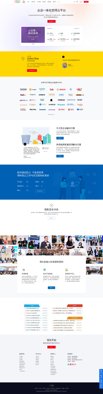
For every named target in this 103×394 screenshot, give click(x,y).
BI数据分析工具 (22, 367)
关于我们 (40, 388)
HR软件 (20, 369)
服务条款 (63, 388)
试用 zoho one (31, 70)
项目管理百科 (52, 366)
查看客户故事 (45, 151)
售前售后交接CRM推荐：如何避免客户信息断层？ (63, 327)
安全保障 (48, 388)
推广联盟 (37, 362)
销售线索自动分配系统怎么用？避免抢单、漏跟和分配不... (65, 320)
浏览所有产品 (76, 28)
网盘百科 (52, 364)
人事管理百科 (52, 374)
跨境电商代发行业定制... (35, 322)
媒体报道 (74, 305)
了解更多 (59, 138)
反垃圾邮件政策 (58, 388)
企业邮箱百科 (52, 367)
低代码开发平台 (22, 364)
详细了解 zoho (39, 191)
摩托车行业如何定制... (35, 325)
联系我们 (44, 388)
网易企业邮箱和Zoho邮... (34, 308)
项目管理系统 (21, 361)
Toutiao (75, 364)
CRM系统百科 (74, 318)
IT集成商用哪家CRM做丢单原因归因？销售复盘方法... (64, 325)
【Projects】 (28, 313)
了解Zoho (54, 1)
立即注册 (86, 1)
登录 (81, 1)
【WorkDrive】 (29, 315)
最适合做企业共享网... (36, 315)
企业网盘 (21, 359)
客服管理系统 (21, 366)
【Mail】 (27, 308)
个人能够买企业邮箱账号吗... (35, 310)
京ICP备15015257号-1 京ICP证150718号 (61, 391)
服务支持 (44, 1)
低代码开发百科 (53, 371)
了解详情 (59, 156)
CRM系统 (21, 356)
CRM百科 (52, 362)
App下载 (52, 361)
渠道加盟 (49, 1)
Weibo (71, 364)
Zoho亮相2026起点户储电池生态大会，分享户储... (63, 308)
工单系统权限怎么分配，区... (35, 329)
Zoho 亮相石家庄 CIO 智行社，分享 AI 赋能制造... (63, 313)
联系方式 (37, 364)
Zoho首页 (36, 388)
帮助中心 (52, 359)
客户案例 (39, 1)
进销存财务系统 (22, 362)
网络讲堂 (52, 356)
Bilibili (73, 364)
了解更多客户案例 (51, 114)
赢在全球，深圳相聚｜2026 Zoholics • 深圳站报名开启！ (65, 310)
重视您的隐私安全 (53, 17)
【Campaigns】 (29, 327)
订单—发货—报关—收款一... (35, 320)
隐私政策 (67, 388)
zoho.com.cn (19, 1)
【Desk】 (28, 329)
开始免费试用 (51, 21)
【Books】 (28, 317)
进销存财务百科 (53, 369)
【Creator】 (28, 322)
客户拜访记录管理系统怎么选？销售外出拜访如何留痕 (64, 322)
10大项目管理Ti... (34, 313)
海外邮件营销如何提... (36, 327)
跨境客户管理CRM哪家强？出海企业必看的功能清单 (64, 330)
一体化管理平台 (22, 371)
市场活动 (37, 359)
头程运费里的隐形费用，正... (35, 317)
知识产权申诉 (52, 388)
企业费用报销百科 (53, 372)
